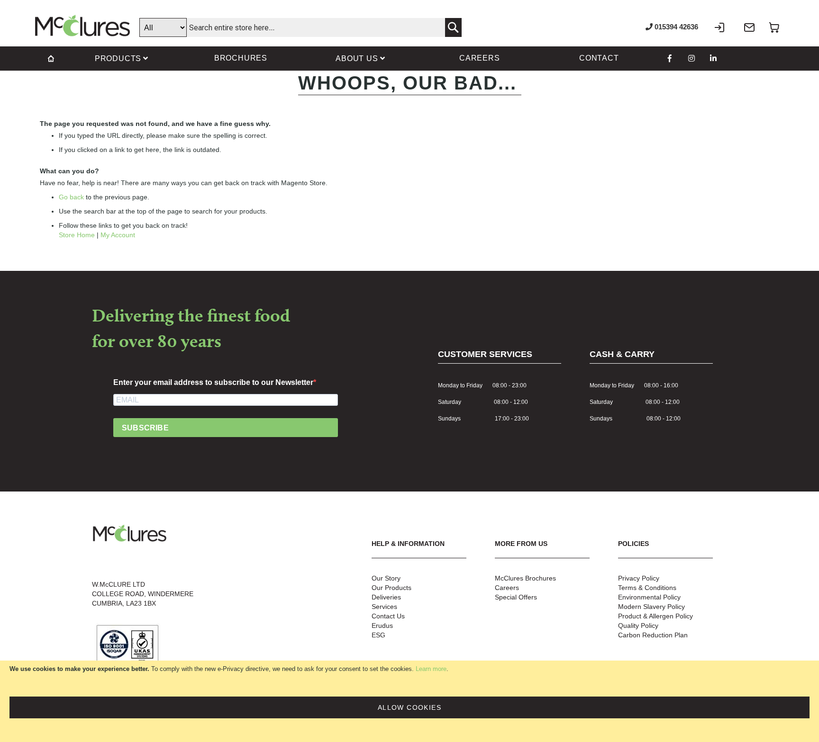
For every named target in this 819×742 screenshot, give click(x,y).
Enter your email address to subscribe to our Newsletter (213, 382)
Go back (71, 197)
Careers (507, 587)
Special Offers (516, 597)
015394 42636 (675, 27)
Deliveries (386, 597)
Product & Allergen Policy (655, 616)
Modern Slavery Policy (651, 606)
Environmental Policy (649, 597)
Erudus (382, 625)
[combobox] (300, 27)
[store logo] (82, 25)
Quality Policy (638, 625)
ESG (378, 635)
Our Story (386, 578)
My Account (117, 235)
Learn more (431, 668)
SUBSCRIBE (145, 428)
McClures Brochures (525, 578)
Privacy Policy (638, 578)
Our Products (391, 587)
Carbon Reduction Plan (653, 635)
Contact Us (388, 616)
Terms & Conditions (647, 587)
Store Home (77, 235)
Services (384, 606)
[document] (409, 701)
